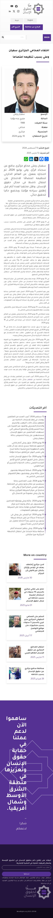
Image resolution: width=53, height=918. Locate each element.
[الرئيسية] (33, 9)
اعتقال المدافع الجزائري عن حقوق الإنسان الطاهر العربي (34, 650)
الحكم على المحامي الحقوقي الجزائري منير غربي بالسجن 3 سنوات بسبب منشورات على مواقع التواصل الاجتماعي (33, 624)
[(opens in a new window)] (16, 6)
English (30, 20)
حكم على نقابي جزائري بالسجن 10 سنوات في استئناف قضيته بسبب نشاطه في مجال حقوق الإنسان (34, 595)
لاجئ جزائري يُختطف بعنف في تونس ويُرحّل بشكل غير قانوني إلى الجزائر (34, 569)
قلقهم (30, 380)
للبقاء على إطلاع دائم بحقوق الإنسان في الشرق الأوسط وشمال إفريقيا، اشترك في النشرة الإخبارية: (26, 862)
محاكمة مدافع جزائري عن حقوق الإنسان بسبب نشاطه (34, 672)
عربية (17, 20)
